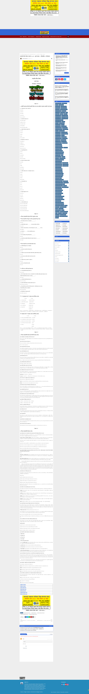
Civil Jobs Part (65, 223)
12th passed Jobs (58, 231)
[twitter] (65, 79)
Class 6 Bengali (58, 126)
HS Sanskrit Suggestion (59, 185)
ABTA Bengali (61, 104)
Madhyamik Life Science (59, 193)
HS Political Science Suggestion (60, 184)
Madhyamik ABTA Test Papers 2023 (55, 36)
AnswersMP (57, 112)
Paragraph (57, 211)
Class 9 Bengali (58, 141)
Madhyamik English (58, 188)
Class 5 (57, 123)
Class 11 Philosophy (65, 118)
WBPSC (57, 217)
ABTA (57, 104)
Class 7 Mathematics (65, 133)
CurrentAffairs (58, 155)
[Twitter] (27, 617)
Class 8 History (65, 138)
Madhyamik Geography (59, 190)
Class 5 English (58, 124)
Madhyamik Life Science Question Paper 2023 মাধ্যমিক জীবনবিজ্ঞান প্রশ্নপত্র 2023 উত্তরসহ (32, 627)
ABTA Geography (64, 106)
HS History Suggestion (59, 181)
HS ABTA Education (58, 162)
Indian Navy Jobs (65, 228)
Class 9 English (64, 141)
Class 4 (64, 121)
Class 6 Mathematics (59, 129)
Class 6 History (65, 127)
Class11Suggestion (58, 149)
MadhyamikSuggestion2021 (24, 614)
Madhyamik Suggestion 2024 (60, 199)
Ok (23, 638)
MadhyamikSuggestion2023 (25, 54)
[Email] (33, 617)
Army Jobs (57, 229)
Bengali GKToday (38, 36)
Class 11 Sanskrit (58, 121)
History (64, 156)
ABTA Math (57, 109)
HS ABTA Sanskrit (58, 167)
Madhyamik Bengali (65, 187)
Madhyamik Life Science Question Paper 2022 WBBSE (28, 630)
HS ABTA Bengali (62, 158)
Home (21, 36)
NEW (57, 208)
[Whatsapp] (29, 617)
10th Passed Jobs (65, 231)
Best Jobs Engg (58, 223)
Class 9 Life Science (58, 144)
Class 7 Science (58, 135)
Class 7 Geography (64, 132)
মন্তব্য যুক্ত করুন (25, 648)
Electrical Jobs (65, 229)
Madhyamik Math (58, 194)
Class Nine (66, 147)
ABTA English (58, 106)
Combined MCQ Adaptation (59, 152)
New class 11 (61, 208)
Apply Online (63, 112)
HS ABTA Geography (59, 164)
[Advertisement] (28, 22)
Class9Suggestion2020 (59, 150)
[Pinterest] (31, 617)
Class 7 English (58, 132)
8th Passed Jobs (65, 226)
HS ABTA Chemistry (58, 161)
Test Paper (57, 214)
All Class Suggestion (31, 36)
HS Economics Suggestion (59, 173)
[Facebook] (25, 617)
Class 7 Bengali (62, 130)
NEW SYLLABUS (58, 210)
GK (62, 155)
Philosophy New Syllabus (64, 211)
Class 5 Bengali (62, 123)
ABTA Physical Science (64, 109)
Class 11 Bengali (58, 115)
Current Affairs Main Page (59, 153)
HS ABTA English (65, 162)
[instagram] (59, 79)
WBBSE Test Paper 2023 (64, 216)
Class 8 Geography (58, 138)
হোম (20, 54)
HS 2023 (57, 158)
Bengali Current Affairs (45, 36)
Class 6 (63, 124)
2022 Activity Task (58, 103)
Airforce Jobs (58, 228)
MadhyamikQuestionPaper (59, 202)
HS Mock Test (66, 181)
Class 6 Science (66, 129)
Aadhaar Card (65, 103)
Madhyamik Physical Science (60, 196)
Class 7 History (58, 133)
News (63, 210)
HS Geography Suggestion (59, 179)
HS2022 (65, 185)
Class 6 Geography (58, 127)
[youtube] (62, 79)
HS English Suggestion (59, 176)
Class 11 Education (65, 115)
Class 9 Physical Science (59, 147)
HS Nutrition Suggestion (59, 182)
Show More (66, 72)
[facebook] (56, 79)
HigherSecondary (58, 156)
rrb (56, 213)
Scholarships (65, 213)
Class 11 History (58, 118)
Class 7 (57, 130)
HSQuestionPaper (58, 187)
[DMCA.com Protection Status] (22, 679)
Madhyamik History (58, 191)
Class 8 (63, 135)
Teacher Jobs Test (58, 226)
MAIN (66, 205)
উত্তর (26, 646)
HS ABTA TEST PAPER (59, 170)
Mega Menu (25, 36)
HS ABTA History (66, 164)
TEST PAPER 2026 (63, 214)
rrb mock (60, 213)
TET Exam (57, 216)
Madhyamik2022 (62, 253)
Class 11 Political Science (59, 120)
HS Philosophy (66, 182)
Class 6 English (64, 126)
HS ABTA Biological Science (59, 159)
